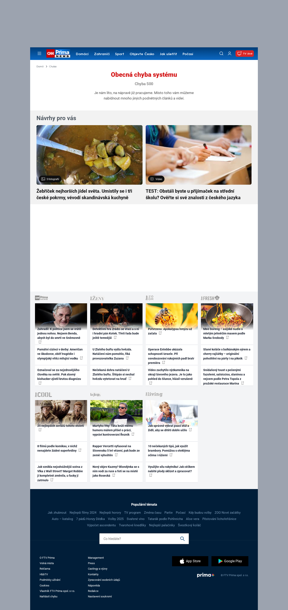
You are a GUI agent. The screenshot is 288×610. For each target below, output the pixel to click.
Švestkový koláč (189, 525)
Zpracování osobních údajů (104, 579)
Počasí (188, 54)
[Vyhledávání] (221, 53)
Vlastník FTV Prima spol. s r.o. (57, 591)
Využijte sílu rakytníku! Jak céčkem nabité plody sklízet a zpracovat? (171, 469)
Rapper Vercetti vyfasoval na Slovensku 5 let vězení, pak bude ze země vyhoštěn (116, 450)
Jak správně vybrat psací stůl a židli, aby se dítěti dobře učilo (168, 428)
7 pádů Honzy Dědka (90, 519)
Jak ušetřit (168, 54)
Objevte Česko (142, 54)
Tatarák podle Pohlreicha (165, 519)
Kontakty (93, 574)
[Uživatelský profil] (229, 53)
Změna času (152, 513)
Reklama (45, 568)
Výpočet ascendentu (101, 525)
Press (91, 563)
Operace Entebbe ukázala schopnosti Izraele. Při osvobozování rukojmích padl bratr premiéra (171, 356)
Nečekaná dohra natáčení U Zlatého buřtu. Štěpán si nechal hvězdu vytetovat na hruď (114, 374)
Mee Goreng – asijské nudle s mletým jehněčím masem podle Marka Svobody (224, 333)
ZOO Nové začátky (228, 513)
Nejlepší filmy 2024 (83, 513)
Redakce (93, 591)
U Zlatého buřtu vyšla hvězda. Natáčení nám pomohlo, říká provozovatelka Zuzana (112, 354)
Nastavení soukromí (100, 596)
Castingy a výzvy (97, 568)
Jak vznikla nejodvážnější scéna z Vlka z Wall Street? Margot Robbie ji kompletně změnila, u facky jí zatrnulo (60, 473)
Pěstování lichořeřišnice (219, 519)
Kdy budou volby (200, 513)
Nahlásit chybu (48, 596)
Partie (168, 513)
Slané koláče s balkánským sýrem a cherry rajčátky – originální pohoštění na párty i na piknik (226, 354)
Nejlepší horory (110, 513)
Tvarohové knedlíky (132, 525)
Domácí (82, 54)
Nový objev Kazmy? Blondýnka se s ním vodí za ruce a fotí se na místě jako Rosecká (116, 471)
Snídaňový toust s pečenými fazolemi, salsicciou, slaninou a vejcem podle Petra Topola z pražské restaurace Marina (224, 376)
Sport (119, 54)
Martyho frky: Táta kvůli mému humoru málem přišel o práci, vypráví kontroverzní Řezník (113, 430)
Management (96, 557)
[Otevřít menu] (39, 53)
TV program (132, 513)
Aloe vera (192, 519)
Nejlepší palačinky (162, 525)
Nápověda (94, 585)
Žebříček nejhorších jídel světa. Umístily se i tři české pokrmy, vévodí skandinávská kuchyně (84, 194)
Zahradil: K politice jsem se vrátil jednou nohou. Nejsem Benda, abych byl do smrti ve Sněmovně (59, 333)
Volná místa (47, 563)
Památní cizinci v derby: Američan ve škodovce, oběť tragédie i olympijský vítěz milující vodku (60, 354)
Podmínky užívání (50, 579)
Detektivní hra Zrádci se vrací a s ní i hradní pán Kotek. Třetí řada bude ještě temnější (116, 333)
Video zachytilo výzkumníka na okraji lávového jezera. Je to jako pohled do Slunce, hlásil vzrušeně (170, 374)
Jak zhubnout (57, 513)
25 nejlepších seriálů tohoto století (60, 425)
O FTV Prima (47, 557)
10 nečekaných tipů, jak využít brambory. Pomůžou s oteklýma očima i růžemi (169, 450)
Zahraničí (102, 54)
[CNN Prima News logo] (58, 53)
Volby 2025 (116, 519)
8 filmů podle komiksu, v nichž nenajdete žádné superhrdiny (57, 448)
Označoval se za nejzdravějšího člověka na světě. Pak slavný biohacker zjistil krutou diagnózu (59, 374)
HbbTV (44, 574)
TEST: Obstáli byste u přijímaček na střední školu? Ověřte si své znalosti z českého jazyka (193, 194)
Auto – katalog (62, 519)
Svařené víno (136, 519)
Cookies (44, 585)
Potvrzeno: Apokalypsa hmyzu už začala (170, 331)
